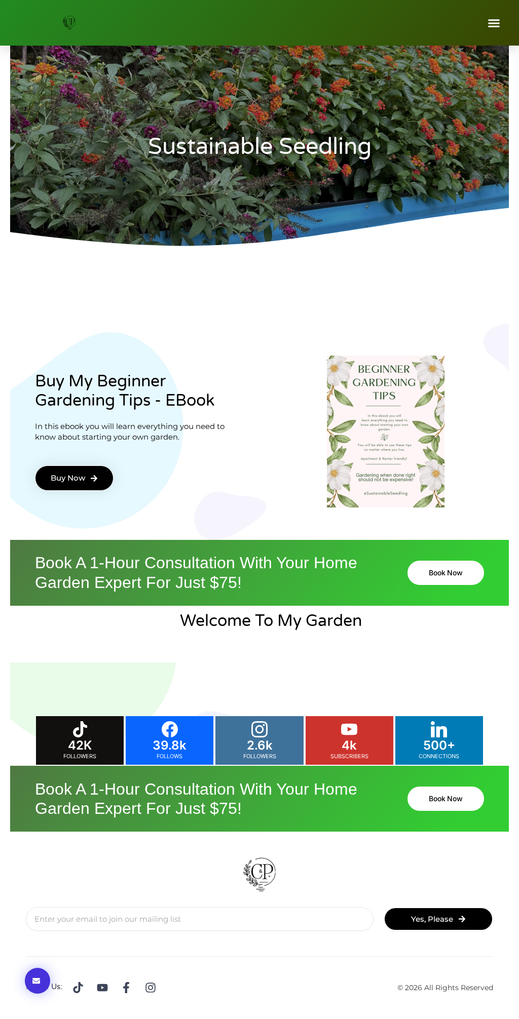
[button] (494, 22)
